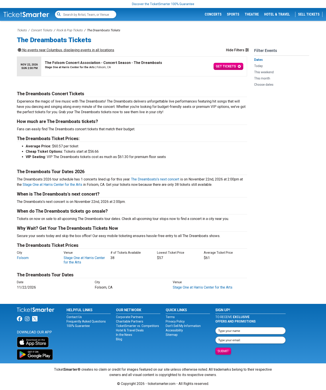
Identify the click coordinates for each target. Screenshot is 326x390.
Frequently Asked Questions (86, 321)
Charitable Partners (129, 321)
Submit (223, 351)
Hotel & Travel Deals (130, 330)
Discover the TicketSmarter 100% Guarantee (163, 4)
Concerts (213, 14)
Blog (119, 339)
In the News (124, 335)
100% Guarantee (78, 326)
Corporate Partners (129, 317)
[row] (132, 66)
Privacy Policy (175, 321)
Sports (233, 14)
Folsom (23, 258)
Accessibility (174, 330)
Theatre (252, 14)
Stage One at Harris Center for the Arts (52, 184)
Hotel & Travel (277, 14)
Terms (170, 317)
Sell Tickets (309, 14)
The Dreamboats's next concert (155, 179)
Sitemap (172, 335)
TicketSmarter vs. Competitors (137, 326)
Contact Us (74, 317)
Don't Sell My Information (183, 326)
